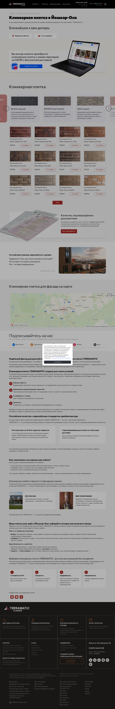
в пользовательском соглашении (61, 358)
